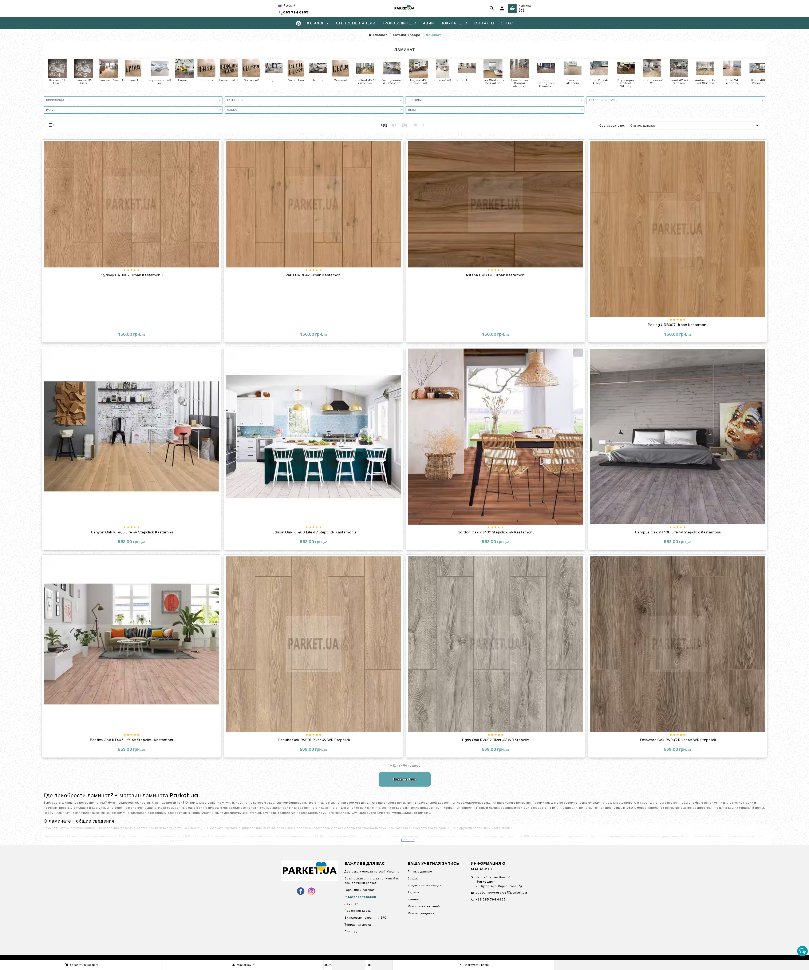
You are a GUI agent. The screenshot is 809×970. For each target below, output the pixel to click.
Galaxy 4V (251, 80)
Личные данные (420, 871)
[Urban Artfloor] (466, 68)
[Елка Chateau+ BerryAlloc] (493, 68)
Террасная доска (357, 924)
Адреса (413, 892)
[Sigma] (273, 68)
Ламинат (351, 904)
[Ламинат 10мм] (108, 68)
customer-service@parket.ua (501, 892)
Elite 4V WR (442, 80)
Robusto (206, 80)
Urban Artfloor (466, 80)
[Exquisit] (184, 68)
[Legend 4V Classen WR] (418, 68)
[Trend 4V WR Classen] (678, 68)
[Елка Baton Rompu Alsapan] (519, 68)
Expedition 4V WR (652, 81)
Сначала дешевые (695, 125)
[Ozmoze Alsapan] (572, 68)
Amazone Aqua (133, 80)
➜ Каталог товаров (360, 897)
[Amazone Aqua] (133, 68)
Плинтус (350, 931)
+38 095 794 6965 (490, 899)
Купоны (413, 899)
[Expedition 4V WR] (652, 68)
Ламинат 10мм (108, 80)
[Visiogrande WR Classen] (391, 68)
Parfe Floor (296, 80)
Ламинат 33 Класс (84, 81)
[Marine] (318, 68)
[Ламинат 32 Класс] (57, 68)
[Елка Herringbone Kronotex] (546, 68)
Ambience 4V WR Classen (705, 81)
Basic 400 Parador (758, 81)
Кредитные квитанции (425, 885)
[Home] (298, 23)
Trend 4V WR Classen (678, 81)
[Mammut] (340, 68)
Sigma (274, 80)
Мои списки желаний (424, 906)
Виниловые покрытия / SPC (365, 917)
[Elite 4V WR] (442, 68)
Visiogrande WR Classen (391, 81)
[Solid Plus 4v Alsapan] (599, 68)
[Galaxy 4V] (251, 68)
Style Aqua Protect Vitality (625, 83)
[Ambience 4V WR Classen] (705, 68)
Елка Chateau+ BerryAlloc (493, 81)
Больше (408, 840)
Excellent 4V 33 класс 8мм (365, 81)
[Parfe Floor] (296, 68)
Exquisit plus (228, 80)
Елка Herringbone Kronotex (546, 83)
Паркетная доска (357, 911)
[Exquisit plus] (229, 68)
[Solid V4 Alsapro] (731, 68)
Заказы (413, 878)
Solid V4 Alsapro (732, 81)
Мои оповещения (421, 913)
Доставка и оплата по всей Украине (371, 871)
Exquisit (184, 80)
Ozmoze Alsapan (572, 81)
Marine (318, 80)
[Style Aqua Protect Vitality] (625, 68)
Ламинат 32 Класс (57, 81)
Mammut (341, 80)
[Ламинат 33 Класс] (83, 68)
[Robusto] (206, 68)
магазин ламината (143, 795)
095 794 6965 (295, 12)
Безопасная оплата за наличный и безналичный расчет (371, 880)
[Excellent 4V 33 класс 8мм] (365, 68)
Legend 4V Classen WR (418, 81)
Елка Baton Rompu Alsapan (519, 83)
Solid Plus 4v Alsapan (599, 81)
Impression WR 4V (160, 81)
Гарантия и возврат (359, 890)
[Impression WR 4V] (159, 68)
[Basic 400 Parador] (758, 68)
